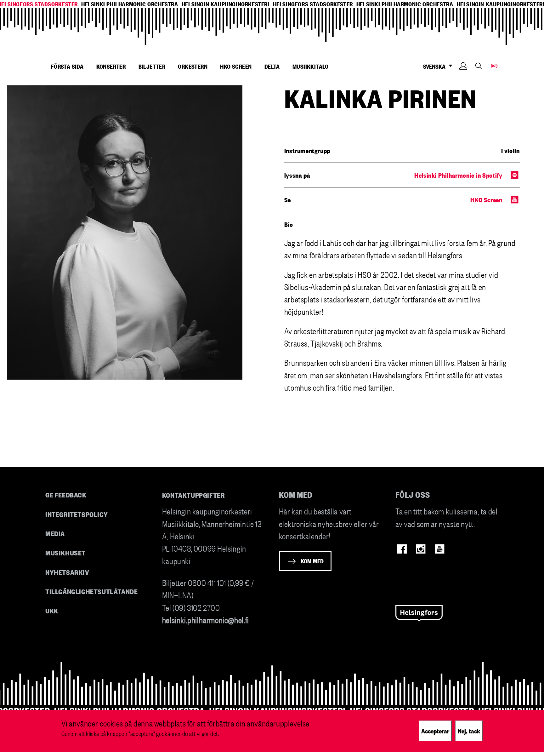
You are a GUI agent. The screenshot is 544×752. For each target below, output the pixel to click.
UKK (51, 610)
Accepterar (435, 730)
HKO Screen (236, 66)
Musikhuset (65, 552)
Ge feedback (66, 494)
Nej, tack (469, 730)
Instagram (420, 548)
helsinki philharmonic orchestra (129, 4)
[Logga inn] (463, 75)
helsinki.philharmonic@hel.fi (205, 619)
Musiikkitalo (310, 66)
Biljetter (152, 66)
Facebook (401, 548)
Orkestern (192, 66)
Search (478, 66)
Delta (272, 66)
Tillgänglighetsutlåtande (91, 591)
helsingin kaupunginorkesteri (225, 4)
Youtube (439, 548)
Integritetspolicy (76, 514)
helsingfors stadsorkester (313, 4)
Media (55, 533)
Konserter (111, 66)
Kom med (312, 561)
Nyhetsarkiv (67, 572)
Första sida (67, 66)
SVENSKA (434, 66)
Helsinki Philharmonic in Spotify (458, 174)
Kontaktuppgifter (193, 494)
